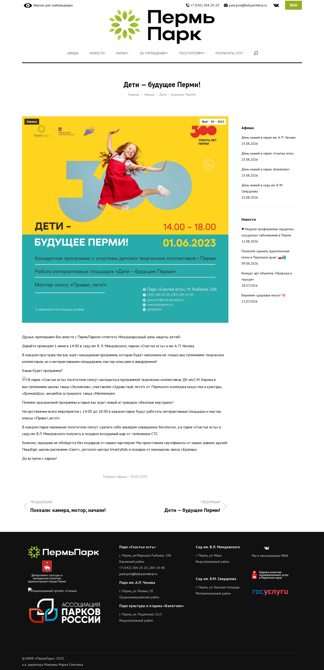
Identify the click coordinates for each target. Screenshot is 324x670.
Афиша (32, 121)
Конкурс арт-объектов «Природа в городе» (266, 276)
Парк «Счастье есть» (137, 546)
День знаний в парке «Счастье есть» (267, 153)
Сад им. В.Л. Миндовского (218, 546)
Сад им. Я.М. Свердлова (216, 578)
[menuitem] (72, 53)
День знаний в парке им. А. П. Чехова (268, 137)
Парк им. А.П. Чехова (137, 582)
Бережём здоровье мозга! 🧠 (263, 295)
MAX (285, 555)
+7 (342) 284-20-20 (205, 5)
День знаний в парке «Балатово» (265, 169)
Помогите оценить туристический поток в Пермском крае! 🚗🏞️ (265, 254)
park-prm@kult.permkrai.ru (248, 5)
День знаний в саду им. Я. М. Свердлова (262, 188)
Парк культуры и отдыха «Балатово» (151, 605)
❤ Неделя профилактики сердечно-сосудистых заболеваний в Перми (268, 232)
